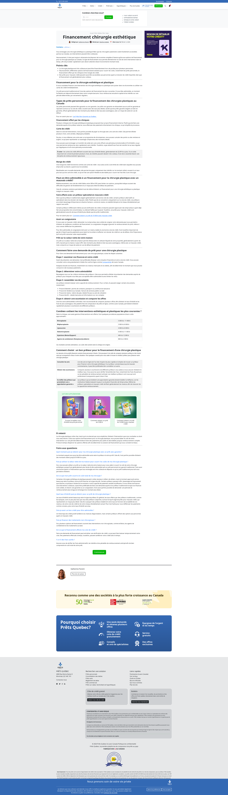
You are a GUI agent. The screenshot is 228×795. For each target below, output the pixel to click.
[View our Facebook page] (62, 684)
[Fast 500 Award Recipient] (147, 602)
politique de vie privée (110, 793)
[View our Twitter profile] (59, 684)
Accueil (92, 33)
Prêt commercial (91, 683)
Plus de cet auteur (78, 574)
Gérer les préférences (154, 789)
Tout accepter (167, 789)
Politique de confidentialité (127, 744)
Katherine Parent (84, 42)
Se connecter (160, 1)
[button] (85, 6)
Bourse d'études (135, 681)
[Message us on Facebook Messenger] (57, 684)
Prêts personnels (91, 674)
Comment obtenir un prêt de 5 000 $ (99, 421)
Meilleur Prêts (101, 33)
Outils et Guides (135, 678)
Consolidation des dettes (94, 676)
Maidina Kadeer (104, 42)
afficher (67, 47)
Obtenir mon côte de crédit (96, 700)
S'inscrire (169, 1)
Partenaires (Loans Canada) (139, 674)
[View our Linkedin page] (64, 684)
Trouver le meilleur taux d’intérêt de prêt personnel (73, 421)
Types (107, 33)
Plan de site (134, 685)
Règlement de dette (92, 681)
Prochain (109, 17)
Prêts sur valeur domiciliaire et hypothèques (101, 685)
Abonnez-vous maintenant (140, 702)
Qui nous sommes (136, 683)
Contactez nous (61, 680)
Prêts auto (89, 678)
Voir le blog (133, 676)
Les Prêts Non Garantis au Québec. (84, 116)
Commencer (99, 552)
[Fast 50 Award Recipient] (85, 602)
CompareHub (106, 262)
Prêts (95, 33)
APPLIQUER (158, 6)
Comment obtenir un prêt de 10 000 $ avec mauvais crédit (92, 216)
